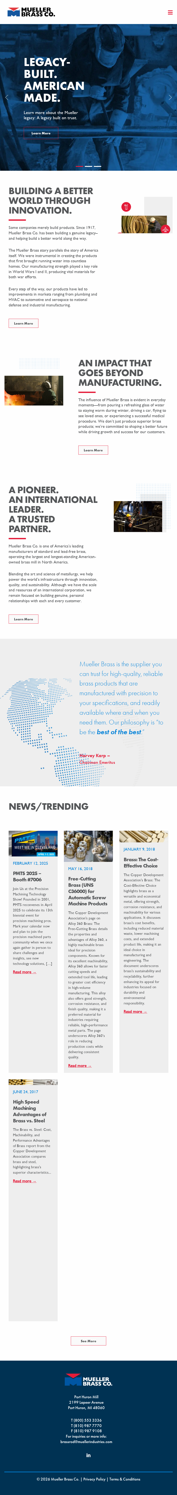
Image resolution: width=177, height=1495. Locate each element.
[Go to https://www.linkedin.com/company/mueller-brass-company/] (88, 1456)
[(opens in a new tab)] (88, 845)
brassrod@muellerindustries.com (86, 1441)
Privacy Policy (94, 1479)
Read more (24, 972)
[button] (6, 97)
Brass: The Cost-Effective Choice (141, 862)
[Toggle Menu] (170, 12)
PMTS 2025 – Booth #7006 (27, 876)
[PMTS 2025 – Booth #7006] (33, 843)
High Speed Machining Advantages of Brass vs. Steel (29, 1111)
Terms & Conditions (124, 1479)
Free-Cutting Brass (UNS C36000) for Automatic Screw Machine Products (87, 891)
